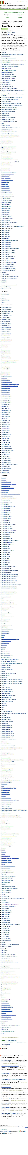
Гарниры (3, 623)
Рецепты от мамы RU (6, 912)
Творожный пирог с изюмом (8, 984)
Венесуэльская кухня (6, 339)
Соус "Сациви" (5, 182)
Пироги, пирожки (5, 856)
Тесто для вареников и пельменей (9, 276)
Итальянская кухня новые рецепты (10, 359)
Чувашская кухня (5, 454)
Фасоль (3, 997)
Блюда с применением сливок (8, 586)
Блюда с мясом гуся (6, 572)
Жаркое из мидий (5, 82)
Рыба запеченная (5, 930)
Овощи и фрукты (5, 823)
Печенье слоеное (5, 214)
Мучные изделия (5, 790)
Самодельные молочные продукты (10, 944)
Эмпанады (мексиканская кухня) (9, 464)
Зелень (3, 685)
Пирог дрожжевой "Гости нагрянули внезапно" (12, 226)
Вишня (3, 614)
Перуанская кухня (5, 412)
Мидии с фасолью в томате (8, 78)
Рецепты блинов (5, 902)
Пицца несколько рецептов (8, 866)
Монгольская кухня (6, 402)
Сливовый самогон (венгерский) (9, 956)
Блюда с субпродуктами (7, 594)
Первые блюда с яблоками (8, 842)
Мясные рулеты (5, 792)
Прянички (3, 272)
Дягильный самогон (6, 657)
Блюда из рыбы (5, 546)
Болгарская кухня (5, 331)
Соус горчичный (5, 176)
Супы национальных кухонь (8, 980)
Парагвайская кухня (6, 410)
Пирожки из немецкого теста (8, 268)
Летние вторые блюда (6, 769)
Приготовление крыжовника (8, 876)
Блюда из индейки (5, 508)
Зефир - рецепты (5, 687)
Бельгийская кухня (6, 329)
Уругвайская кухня (5, 442)
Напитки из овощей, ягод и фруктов (10, 800)
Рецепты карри (5, 908)
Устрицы (3, 52)
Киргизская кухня (5, 372)
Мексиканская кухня (6, 398)
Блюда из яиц (4, 564)
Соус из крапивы (5, 964)
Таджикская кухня (5, 424)
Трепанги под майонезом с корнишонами (11, 97)
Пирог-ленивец (5, 238)
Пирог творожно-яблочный (7, 266)
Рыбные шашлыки (5, 938)
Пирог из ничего (5, 232)
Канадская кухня (5, 367)
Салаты (3, 302)
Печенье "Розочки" (6, 208)
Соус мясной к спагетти (7, 180)
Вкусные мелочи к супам (7, 616)
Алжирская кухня (5, 313)
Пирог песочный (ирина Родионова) (10, 248)
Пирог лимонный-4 (6, 246)
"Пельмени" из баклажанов (8, 147)
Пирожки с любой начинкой (8, 270)
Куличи (3, 765)
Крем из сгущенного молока (8, 749)
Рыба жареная (5, 928)
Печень (3, 850)
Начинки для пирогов (6, 808)
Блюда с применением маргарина (9, 576)
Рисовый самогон (5, 918)
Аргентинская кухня (6, 319)
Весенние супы (5, 608)
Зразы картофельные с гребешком (10, 66)
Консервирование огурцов (7, 735)
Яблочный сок (4, 1029)
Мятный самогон (5, 794)
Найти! (24, 8)
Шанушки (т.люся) (5, 286)
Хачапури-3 (4, 282)
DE (20, 1)
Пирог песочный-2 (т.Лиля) (8, 250)
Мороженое (4, 784)
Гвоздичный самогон (6, 625)
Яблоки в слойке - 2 (6, 288)
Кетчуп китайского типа (7, 157)
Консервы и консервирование (8, 739)
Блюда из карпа (5, 514)
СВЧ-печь (3, 948)
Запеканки (4, 677)
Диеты (3, 649)
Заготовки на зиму (5, 667)
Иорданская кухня (5, 353)
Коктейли (3, 715)
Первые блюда (5, 300)
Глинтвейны (4, 627)
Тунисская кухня (5, 430)
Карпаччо (3, 703)
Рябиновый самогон (6, 940)
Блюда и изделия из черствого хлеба (10, 494)
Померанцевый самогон (7, 872)
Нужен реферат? (12, 1040)
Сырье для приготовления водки (9, 982)
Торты (2, 990)
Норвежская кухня (5, 408)
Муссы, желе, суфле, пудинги (8, 788)
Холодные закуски (5, 1009)
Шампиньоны (4, 1021)
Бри (2, 598)
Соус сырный (4, 184)
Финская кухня (5, 444)
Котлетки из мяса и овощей (8, 745)
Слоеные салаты (5, 958)
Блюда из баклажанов (6, 496)
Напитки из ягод (5, 806)
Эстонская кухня (5, 466)
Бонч (2, 123)
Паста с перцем (5, 168)
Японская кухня (5, 472)
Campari (3, 478)
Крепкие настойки (5, 757)
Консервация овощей (6, 725)
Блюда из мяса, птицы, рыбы (8, 530)
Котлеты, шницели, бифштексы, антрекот (11, 747)
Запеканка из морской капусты (9, 107)
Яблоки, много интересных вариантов (10, 1025)
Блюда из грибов (5, 500)
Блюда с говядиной (6, 568)
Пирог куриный (5, 234)
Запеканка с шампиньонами (8, 117)
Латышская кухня (5, 388)
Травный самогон (5, 992)
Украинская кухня (5, 440)
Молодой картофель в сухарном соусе (10, 780)
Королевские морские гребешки (9, 109)
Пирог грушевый (5, 224)
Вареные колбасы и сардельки (9, 604)
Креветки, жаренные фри (7, 74)
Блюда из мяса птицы (6, 528)
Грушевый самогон (6, 641)
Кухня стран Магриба (6, 382)
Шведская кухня (5, 456)
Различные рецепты (6, 892)
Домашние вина (5, 651)
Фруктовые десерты (6, 999)
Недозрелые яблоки (6, 813)
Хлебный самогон (5, 1005)
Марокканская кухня (6, 396)
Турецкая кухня (5, 432)
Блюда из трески (5, 556)
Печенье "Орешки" (6, 204)
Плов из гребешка (5, 62)
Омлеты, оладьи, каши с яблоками (9, 833)
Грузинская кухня (5, 343)
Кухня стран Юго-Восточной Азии (9, 386)
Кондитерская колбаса (7, 194)
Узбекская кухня (5, 438)
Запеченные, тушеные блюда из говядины (11, 681)
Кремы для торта (5, 751)
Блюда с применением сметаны (9, 588)
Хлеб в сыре (4, 1001)
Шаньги (3, 1023)
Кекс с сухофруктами (6, 192)
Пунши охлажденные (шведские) (9, 888)
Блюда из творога (5, 554)
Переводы (20, 14)
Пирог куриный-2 (5, 236)
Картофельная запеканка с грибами (10, 135)
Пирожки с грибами (6, 860)
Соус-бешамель (5, 966)
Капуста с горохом (6, 155)
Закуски (3, 671)
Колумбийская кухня (6, 376)
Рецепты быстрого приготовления (9, 904)
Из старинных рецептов (7, 691)
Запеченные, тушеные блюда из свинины (11, 683)
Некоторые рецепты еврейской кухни (10, 815)
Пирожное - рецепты (6, 862)
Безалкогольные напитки (7, 488)
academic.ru (5, 2)
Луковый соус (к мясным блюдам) (9, 159)
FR (26, 1)
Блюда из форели (5, 560)
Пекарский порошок (6, 202)
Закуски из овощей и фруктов (8, 673)
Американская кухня (6, 315)
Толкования (7, 14)
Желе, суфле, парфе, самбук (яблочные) (11, 663)
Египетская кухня (5, 349)
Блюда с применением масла (8, 578)
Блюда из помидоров (6, 538)
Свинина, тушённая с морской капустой (11, 103)
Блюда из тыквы (5, 558)
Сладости (3, 952)
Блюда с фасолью (5, 596)
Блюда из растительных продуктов (9, 540)
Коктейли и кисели (6, 717)
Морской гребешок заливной (8, 58)
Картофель (4, 705)
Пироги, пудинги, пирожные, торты (10, 858)
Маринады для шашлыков (7, 778)
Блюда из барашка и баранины (9, 498)
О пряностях (4, 819)
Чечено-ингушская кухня (7, 450)
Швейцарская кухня (6, 458)
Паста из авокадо (5, 163)
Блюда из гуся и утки (6, 502)
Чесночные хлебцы (6, 1017)
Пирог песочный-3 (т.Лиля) (8, 252)
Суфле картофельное (6, 149)
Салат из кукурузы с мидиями (8, 76)
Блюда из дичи (5, 504)
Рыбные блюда (5, 936)
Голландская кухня (6, 341)
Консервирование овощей (7, 733)
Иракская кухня (5, 355)
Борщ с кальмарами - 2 (7, 86)
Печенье (3, 852)
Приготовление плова (6, 878)
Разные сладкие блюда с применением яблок (12, 898)
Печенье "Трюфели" (6, 216)
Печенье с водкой (5, 210)
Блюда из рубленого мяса (7, 544)
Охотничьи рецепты (6, 839)
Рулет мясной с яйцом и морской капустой (11, 105)
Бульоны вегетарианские (7, 600)
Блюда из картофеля (6, 516)
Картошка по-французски (7, 133)
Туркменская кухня (6, 434)
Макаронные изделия (6, 773)
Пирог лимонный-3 (6, 244)
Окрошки (3, 831)
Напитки (3, 298)
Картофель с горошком (7, 129)
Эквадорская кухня (6, 462)
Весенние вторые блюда (7, 606)
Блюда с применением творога (9, 592)
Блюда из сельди (5, 548)
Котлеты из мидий (5, 84)
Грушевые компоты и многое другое (10, 639)
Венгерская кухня (5, 337)
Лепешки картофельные (7, 137)
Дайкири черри (5, 643)
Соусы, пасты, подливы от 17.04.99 (10, 161)
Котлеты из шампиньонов (7, 119)
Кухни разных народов (7, 767)
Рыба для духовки (5, 926)
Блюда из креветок (6, 518)
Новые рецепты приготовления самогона (11, 817)
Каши (2, 296)
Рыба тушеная (5, 934)
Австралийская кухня (6, 307)
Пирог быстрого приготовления (9, 222)
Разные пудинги (5, 896)
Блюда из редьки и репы (7, 542)
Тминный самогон (5, 988)
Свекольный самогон (6, 946)
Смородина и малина (6, 960)
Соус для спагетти (5, 178)
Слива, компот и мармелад (8, 954)
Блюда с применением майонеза (9, 574)
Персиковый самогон (6, 844)
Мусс (2, 786)
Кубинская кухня (5, 380)
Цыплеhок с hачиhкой (6, 1011)
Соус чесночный (5, 188)
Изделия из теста (5, 693)
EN (17, 1)
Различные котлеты (6, 890)
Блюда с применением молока (9, 580)
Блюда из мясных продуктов (8, 532)
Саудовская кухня (5, 420)
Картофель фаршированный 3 (9, 131)
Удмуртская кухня (5, 436)
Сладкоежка (4, 950)
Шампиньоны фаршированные (9, 121)
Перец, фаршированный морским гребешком (12, 64)
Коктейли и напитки (6, 719)
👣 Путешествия (3, 1129)
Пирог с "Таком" (5, 260)
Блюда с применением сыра (8, 590)
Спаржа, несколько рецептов (8, 974)
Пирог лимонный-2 (6, 242)
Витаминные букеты (6, 612)
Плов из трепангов (6, 101)
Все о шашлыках (5, 618)
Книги (7, 17)
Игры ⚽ (20, 17)
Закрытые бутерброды (6, 669)
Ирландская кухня (5, 357)
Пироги (3, 854)
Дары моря (10, 34)
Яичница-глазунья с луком (7, 1031)
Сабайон (3, 942)
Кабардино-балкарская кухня (8, 361)
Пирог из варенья (5, 230)
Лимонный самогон (6, 771)
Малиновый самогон (6, 776)
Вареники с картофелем (7, 602)
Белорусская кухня (6, 327)
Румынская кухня (5, 416)
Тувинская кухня (5, 428)
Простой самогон (5, 882)
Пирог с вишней (5, 254)
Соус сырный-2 (5, 186)
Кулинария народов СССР (7, 761)
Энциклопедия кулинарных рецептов (14, 12)
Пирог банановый (5, 220)
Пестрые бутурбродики (7, 846)
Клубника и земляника (6, 711)
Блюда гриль (4, 492)
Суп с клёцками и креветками (8, 70)
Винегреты (4, 610)
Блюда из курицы (5, 520)
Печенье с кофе (5, 212)
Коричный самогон (6, 743)
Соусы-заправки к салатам (8, 970)
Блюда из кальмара (6, 510)
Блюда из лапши (5, 522)
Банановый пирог (5, 486)
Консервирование (5, 729)
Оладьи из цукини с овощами (8, 145)
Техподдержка (9, 1126)
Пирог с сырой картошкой (7, 264)
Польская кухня (5, 414)
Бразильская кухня (6, 333)
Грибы (3, 635)
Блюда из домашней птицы (8, 506)
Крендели (3, 755)
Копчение (3, 741)
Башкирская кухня (5, 325)
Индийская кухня (5, 351)
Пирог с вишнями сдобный (8, 256)
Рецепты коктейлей (6, 910)
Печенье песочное (6, 206)
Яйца (2, 1033)
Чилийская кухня (5, 452)
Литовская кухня (5, 392)
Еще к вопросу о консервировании (9, 659)
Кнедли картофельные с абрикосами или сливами (13, 713)
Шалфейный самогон (6, 1019)
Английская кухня (5, 317)
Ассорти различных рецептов (8, 484)
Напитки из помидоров (7, 802)
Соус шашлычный (5, 190)
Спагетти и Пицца (5, 972)
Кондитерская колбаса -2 (7, 196)
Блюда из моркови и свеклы (8, 524)
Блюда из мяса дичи (6, 526)
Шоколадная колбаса (6, 200)
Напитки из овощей (6, 798)
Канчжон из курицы (6, 697)
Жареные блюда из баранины (8, 661)
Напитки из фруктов (6, 804)
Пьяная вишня (5, 274)
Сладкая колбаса (5, 198)
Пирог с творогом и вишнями (8, 262)
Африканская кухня (6, 323)
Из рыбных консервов (6, 689)
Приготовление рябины (7, 880)
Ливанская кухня (5, 390)
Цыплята (3, 1013)
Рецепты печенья (5, 914)
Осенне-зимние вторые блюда (8, 835)
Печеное (3, 848)
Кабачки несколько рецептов (8, 695)
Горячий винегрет (5, 125)
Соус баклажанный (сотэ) (7, 174)
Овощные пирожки (6, 829)
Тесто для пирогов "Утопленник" (9, 278)
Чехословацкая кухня (6, 448)
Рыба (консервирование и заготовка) (10, 924)
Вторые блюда (11, 32)
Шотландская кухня (6, 460)
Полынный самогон (6, 870)
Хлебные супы (5, 1003)
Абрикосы (3, 480)
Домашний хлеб (5, 653)
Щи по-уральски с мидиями (8, 80)
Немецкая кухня (5, 406)
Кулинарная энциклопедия (8, 763)
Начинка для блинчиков (7, 141)
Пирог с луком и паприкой (7, 258)
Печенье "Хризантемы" (7, 218)
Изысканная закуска (6, 153)
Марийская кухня (5, 394)
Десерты (3, 647)
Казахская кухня (5, 363)
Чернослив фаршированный (8, 151)
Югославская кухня (6, 468)
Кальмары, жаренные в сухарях (9, 88)
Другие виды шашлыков (7, 655)
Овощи (3, 821)
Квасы (2, 709)
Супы (2, 978)
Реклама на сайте (16, 1126)
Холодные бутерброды (7, 1007)
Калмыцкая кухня (5, 365)
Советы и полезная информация (9, 962)
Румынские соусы (5, 922)
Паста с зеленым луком (7, 166)
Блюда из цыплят (5, 562)
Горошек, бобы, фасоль (7, 629)
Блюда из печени (5, 536)
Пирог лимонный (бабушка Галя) (9, 240)
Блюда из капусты (5, 512)
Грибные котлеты (5, 115)
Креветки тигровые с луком (8, 111)
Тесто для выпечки (6, 986)
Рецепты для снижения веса (8, 906)
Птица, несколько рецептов (8, 886)
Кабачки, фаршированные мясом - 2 (10, 127)
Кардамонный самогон (7, 701)
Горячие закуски (5, 633)
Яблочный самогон (6, 1027)
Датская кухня (4, 345)
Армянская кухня (5, 321)
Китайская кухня (5, 374)
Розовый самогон (5, 920)
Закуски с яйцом (5, 675)
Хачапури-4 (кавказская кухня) (8, 284)
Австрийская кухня (6, 309)
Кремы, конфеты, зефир (7, 753)
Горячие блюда (5, 631)
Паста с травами (5, 170)
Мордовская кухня (5, 404)
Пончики (3, 874)
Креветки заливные (6, 68)
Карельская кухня (5, 370)
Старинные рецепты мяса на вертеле (10, 976)
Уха (2, 995)
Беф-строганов (5, 490)
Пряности (3, 884)
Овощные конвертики (6, 143)
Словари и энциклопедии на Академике (12, 5)
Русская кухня (4, 418)
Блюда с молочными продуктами (9, 570)
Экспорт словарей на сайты (5, 1131)
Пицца (3, 864)
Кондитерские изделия (7, 721)
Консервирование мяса (7, 731)
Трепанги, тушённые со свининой (9, 99)
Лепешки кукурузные (6, 139)
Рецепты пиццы (5, 916)
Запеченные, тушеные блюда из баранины (11, 679)
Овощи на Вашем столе (7, 825)
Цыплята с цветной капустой (8, 1015)
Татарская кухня (5, 426)
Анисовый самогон (6, 482)
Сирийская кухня (5, 422)
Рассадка (3, 900)
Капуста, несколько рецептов (8, 699)
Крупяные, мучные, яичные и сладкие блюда (12, 759)
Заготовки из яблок (6, 665)
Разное (3, 894)
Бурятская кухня (5, 335)
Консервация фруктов (6, 727)
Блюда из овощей (5, 534)
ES (23, 1)
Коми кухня (4, 378)
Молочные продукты (6, 782)
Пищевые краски (5, 868)
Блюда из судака (5, 552)
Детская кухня (4, 347)
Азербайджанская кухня (7, 311)
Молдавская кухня (5, 400)
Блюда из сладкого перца (7, 550)
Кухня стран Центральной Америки (10, 384)
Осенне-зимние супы (6, 837)
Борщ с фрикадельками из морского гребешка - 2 (13, 60)
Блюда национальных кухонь (8, 566)
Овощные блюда (5, 827)
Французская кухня (6, 446)
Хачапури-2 (4, 280)
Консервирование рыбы (7, 737)
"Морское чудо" (5, 113)
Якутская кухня (5, 470)
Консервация (4, 723)
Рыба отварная (5, 932)
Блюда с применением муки (8, 582)
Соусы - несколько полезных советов (10, 968)
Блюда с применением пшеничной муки (11, 584)
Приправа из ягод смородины (8, 172)
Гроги (2, 637)
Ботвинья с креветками (7, 72)
